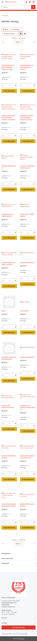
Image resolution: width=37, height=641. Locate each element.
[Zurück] (3, 42)
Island (3, 311)
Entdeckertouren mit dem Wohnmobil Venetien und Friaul (26, 117)
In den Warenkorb (9, 91)
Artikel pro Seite (9, 34)
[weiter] (33, 42)
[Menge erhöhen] (15, 85)
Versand (25, 634)
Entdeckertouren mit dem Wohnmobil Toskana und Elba (8, 67)
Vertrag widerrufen (18, 627)
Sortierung (15, 29)
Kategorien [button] (6, 553)
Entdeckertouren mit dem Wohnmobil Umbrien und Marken (8, 117)
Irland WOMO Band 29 (27, 262)
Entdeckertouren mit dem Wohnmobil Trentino (26, 67)
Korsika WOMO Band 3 (27, 357)
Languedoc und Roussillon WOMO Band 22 (27, 407)
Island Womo (24, 311)
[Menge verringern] (3, 85)
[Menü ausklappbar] (2, 1)
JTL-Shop (21, 638)
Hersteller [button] (5, 563)
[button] (26, 2)
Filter (6, 29)
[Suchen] (33, 7)
